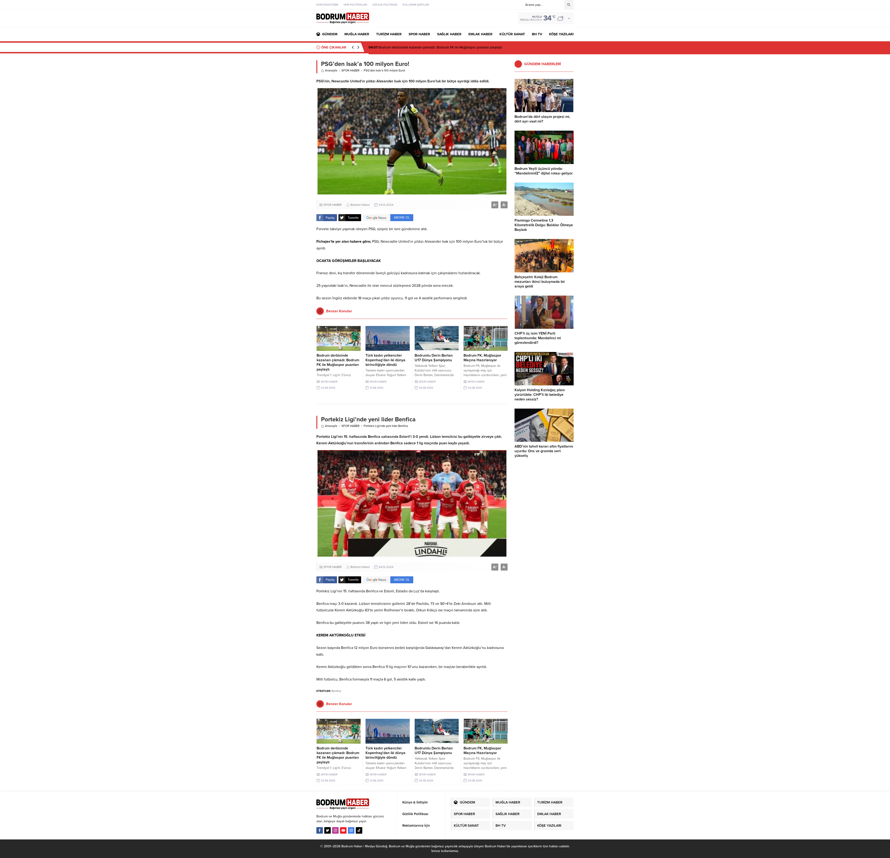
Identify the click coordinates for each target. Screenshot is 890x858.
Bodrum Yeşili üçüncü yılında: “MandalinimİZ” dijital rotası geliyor (544, 171)
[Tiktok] (359, 830)
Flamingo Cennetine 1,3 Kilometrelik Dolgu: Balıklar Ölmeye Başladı (544, 225)
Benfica (336, 691)
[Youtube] (343, 830)
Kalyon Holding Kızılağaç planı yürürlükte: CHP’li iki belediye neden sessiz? (540, 395)
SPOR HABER (350, 70)
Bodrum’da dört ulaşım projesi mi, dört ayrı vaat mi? (542, 119)
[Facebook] (319, 830)
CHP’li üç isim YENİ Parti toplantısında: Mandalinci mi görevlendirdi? (538, 338)
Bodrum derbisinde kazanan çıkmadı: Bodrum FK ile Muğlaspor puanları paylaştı (338, 362)
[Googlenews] (351, 830)
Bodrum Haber (360, 205)
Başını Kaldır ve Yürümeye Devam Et (401, 47)
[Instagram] (335, 830)
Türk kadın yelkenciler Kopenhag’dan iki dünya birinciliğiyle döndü (385, 360)
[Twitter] (327, 830)
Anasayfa (331, 70)
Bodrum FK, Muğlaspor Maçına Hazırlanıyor (482, 357)
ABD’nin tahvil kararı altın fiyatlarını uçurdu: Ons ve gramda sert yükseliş (544, 451)
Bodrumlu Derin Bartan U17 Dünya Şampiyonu (434, 357)
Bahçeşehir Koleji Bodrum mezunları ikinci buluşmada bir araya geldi (540, 282)
